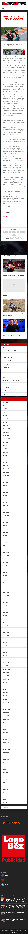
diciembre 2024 (6, 468)
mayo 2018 (5, 732)
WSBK (4, 394)
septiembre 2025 (6, 438)
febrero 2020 (6, 662)
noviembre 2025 (6, 432)
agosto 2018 (5, 722)
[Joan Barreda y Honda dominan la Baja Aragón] (14, 285)
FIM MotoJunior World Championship (11, 380)
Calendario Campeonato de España (11, 350)
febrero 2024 (6, 502)
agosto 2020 (5, 642)
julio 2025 (5, 445)
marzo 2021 (5, 619)
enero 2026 (5, 425)
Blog (4, 347)
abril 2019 (5, 695)
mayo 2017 (5, 772)
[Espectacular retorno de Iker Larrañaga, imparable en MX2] (14, 305)
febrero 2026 (6, 422)
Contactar (16, 930)
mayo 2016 (5, 802)
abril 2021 (5, 615)
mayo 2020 (5, 652)
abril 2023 (5, 535)
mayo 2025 (5, 452)
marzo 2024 (5, 499)
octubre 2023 (6, 515)
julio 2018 (5, 725)
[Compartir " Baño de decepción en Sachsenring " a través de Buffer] (20, 232)
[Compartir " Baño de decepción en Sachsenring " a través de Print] (15, 234)
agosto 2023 (5, 522)
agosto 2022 (5, 562)
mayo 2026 (5, 412)
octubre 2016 (6, 786)
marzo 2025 (5, 458)
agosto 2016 (5, 792)
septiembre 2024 (6, 478)
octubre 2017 (6, 755)
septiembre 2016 (6, 789)
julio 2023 (5, 525)
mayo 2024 (5, 492)
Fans (4, 377)
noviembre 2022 (6, 552)
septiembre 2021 (6, 599)
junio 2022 (5, 569)
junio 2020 (5, 649)
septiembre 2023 (6, 518)
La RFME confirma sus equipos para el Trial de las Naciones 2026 (16, 920)
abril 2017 (5, 776)
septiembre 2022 (6, 559)
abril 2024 (5, 495)
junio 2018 (5, 729)
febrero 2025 (6, 462)
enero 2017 (5, 782)
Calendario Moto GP (7, 357)
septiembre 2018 (6, 719)
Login (25, 930)
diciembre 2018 (6, 709)
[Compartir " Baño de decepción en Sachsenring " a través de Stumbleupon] (23, 232)
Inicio (3, 930)
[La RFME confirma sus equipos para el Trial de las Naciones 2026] (3, 920)
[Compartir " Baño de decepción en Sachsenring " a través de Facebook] (4, 232)
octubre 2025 (6, 435)
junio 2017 (5, 769)
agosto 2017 (5, 762)
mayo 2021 (5, 612)
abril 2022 (5, 575)
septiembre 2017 (6, 759)
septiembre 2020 (6, 639)
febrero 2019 (6, 702)
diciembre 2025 (6, 428)
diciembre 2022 (6, 549)
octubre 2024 (6, 475)
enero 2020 (5, 665)
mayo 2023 (5, 532)
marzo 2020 (5, 659)
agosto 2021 (5, 602)
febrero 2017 (6, 779)
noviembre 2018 (6, 712)
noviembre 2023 (6, 512)
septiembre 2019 (6, 679)
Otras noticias (6, 387)
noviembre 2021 (6, 592)
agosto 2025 (5, 442)
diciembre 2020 (6, 629)
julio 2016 (5, 796)
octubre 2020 (6, 635)
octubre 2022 (6, 555)
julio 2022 (5, 565)
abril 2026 (5, 415)
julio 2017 (5, 765)
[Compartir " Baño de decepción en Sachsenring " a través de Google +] (10, 232)
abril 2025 (5, 455)
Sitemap (21, 930)
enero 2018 (5, 746)
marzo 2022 (5, 579)
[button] (7, 52)
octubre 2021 (6, 595)
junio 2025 (5, 448)
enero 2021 (5, 625)
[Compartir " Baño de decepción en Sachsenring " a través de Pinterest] (15, 232)
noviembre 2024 (6, 472)
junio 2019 (5, 689)
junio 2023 (5, 529)
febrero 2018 (6, 742)
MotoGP (21, 22)
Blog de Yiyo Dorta (9, 930)
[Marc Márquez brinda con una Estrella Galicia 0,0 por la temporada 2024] (14, 325)
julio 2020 (5, 645)
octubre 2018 (6, 715)
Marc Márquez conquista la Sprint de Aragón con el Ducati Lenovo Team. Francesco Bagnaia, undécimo (16, 899)
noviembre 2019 (6, 672)
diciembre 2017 (6, 749)
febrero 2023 (6, 542)
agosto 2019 (5, 682)
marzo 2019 (5, 699)
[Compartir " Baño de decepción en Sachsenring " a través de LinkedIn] (18, 232)
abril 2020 (5, 655)
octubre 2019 (6, 675)
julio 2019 (5, 685)
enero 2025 (5, 465)
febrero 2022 (6, 582)
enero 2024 (5, 505)
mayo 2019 (5, 692)
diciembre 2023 (6, 509)
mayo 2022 (5, 572)
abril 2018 (5, 735)
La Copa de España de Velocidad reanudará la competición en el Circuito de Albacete (16, 913)
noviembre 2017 (6, 752)
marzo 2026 (5, 418)
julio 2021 (5, 605)
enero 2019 (5, 705)
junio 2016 (5, 799)
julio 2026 (5, 405)
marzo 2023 (5, 539)
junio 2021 (5, 609)
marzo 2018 (5, 739)
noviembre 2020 (6, 632)
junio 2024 (5, 488)
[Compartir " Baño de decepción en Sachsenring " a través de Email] (12, 234)
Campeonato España (7, 364)
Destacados (5, 370)
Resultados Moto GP (7, 390)
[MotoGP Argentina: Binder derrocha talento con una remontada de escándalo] (14, 265)
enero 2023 (5, 545)
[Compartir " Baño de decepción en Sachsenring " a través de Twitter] (7, 232)
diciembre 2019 (6, 669)
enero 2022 (5, 585)
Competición (15, 22)
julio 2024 (5, 485)
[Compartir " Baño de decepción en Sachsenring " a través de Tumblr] (12, 232)
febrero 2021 (6, 622)
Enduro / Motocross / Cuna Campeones (12, 374)
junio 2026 (5, 408)
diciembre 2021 (6, 589)
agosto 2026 (5, 402)
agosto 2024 (5, 482)
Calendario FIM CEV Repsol (9, 354)
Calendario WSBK (7, 360)
